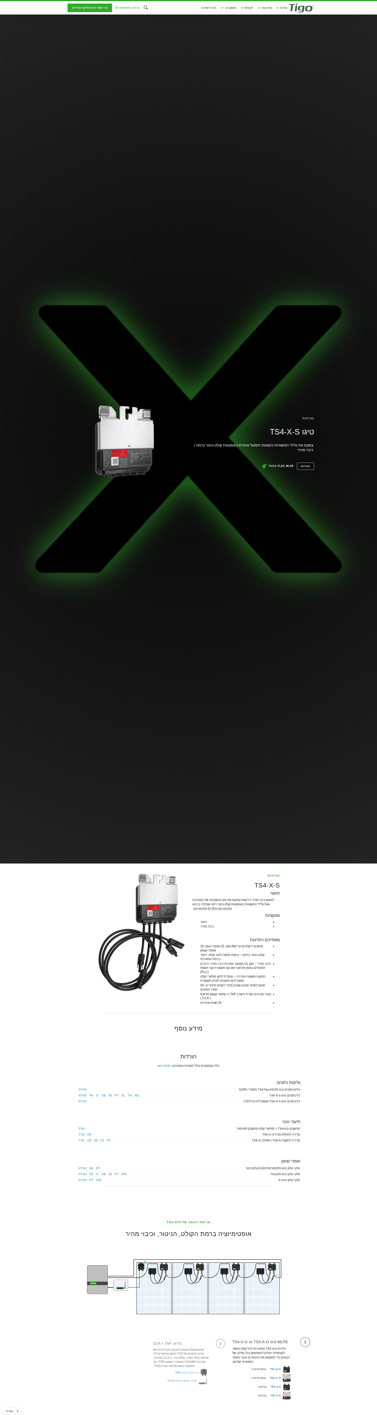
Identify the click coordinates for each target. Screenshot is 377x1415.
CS (102, 1140)
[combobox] (12, 1411)
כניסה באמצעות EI (127, 7)
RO (137, 1095)
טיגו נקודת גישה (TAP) (186, 1373)
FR (91, 1095)
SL (123, 1095)
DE (104, 1095)
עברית (9, 1411)
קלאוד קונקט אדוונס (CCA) (181, 1382)
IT (97, 1095)
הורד (81, 1128)
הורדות (305, 466)
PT (117, 1095)
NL (91, 1168)
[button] (281, 8)
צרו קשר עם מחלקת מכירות (89, 7)
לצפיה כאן (164, 1065)
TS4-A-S (276, 1386)
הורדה (82, 1089)
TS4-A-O (275, 1369)
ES (110, 1095)
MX (124, 1174)
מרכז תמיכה (208, 7)
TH (129, 1095)
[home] (301, 8)
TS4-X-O (275, 1377)
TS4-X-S (276, 1395)
